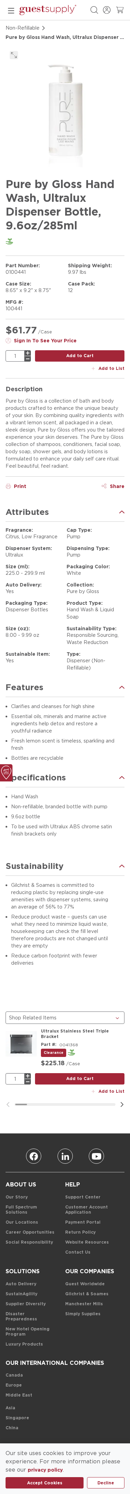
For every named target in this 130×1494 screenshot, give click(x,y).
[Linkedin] (65, 1156)
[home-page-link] (47, 10)
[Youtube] (96, 1156)
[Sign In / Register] (106, 10)
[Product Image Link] (21, 1043)
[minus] (28, 359)
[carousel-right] (122, 1104)
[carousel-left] (8, 1104)
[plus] (28, 353)
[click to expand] (14, 55)
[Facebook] (33, 1156)
